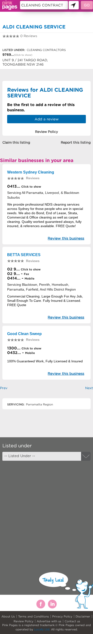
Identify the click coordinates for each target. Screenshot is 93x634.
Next (89, 388)
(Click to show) (23, 55)
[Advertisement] (46, 512)
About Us (8, 616)
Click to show (30, 186)
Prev (3, 388)
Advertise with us (49, 621)
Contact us (72, 621)
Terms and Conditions (33, 616)
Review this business (66, 238)
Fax (26, 273)
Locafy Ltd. (42, 629)
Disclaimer (83, 616)
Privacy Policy (62, 616)
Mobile (29, 278)
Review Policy (23, 621)
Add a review (47, 119)
